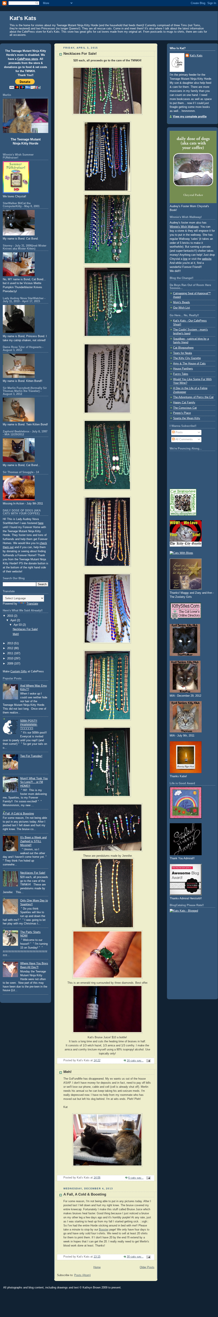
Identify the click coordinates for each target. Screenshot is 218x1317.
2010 (10, 658)
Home (97, 1267)
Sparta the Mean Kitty (186, 418)
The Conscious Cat (185, 407)
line (185, 258)
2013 (10, 643)
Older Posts (147, 1267)
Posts (179, 432)
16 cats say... (135, 1060)
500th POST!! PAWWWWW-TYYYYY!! (28, 724)
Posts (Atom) (82, 1275)
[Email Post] (147, 1060)
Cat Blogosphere (183, 347)
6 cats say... (136, 1177)
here (40, 523)
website (206, 258)
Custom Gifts (18, 671)
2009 (10, 663)
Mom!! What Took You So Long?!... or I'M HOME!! (34, 782)
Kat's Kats (196, 55)
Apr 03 (18, 624)
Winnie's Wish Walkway (184, 226)
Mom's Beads (181, 302)
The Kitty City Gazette (187, 358)
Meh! (16, 634)
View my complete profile (190, 116)
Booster (103, 1229)
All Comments (184, 439)
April (13, 620)
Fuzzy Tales (180, 374)
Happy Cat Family (184, 402)
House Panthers (183, 368)
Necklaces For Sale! (25, 629)
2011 (10, 653)
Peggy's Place (182, 413)
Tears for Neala (182, 353)
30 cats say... (135, 1256)
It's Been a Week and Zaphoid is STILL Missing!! (33, 841)
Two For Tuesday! (31, 756)
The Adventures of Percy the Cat (193, 397)
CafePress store (27, 59)
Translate (32, 603)
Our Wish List (181, 307)
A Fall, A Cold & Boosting (18, 813)
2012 (10, 648)
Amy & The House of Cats (189, 363)
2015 (10, 615)
